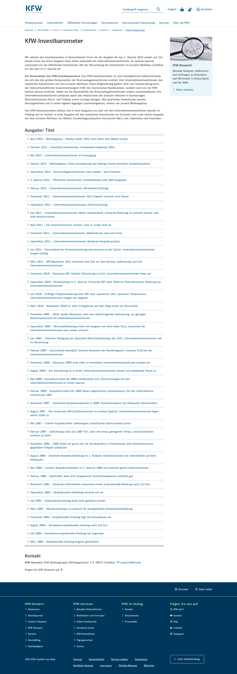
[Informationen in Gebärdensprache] (190, 9)
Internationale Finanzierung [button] (138, 23)
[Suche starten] (158, 9)
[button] (187, 659)
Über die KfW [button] (181, 23)
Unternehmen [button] (55, 23)
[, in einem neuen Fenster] (62, 569)
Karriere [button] (164, 23)
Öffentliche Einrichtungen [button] (82, 23)
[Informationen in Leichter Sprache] (182, 9)
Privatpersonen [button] (34, 23)
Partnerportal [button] (109, 23)
